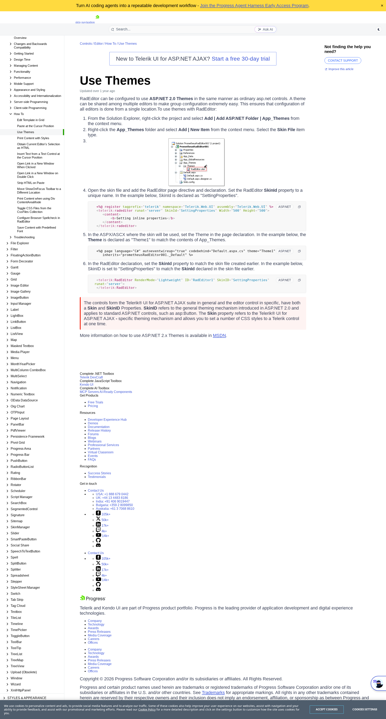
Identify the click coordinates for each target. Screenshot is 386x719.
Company (95, 621)
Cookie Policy (147, 709)
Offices (93, 642)
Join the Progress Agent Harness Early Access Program (254, 5)
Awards (93, 628)
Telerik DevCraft (91, 377)
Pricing (93, 406)
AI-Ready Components (116, 392)
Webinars (95, 441)
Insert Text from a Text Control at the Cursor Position (38, 155)
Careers (93, 639)
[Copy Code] (299, 207)
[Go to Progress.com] (93, 600)
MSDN (219, 335)
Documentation (99, 427)
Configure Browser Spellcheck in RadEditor (38, 219)
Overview (20, 37)
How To (110, 43)
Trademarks (213, 692)
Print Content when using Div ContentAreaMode (36, 200)
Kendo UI (86, 384)
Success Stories (99, 473)
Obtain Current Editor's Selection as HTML (38, 145)
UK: (112, 497)
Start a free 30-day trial (241, 59)
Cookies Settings (364, 709)
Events (93, 456)
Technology (96, 624)
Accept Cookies (327, 709)
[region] (193, 709)
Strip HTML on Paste (30, 182)
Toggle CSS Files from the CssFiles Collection (34, 209)
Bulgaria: (114, 505)
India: (113, 501)
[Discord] (98, 546)
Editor (98, 43)
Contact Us (96, 490)
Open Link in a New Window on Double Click (37, 174)
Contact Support (343, 60)
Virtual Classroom (100, 452)
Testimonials (97, 477)
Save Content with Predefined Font (36, 229)
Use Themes (25, 132)
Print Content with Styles (33, 138)
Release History (99, 430)
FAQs (92, 459)
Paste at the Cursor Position (35, 126)
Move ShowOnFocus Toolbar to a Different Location (39, 190)
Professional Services (103, 445)
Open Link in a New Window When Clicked (35, 165)
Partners (94, 448)
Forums (93, 434)
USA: (112, 494)
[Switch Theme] (379, 29)
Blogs (92, 437)
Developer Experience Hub (107, 419)
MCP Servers (89, 392)
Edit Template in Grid (30, 120)
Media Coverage (100, 635)
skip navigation (85, 22)
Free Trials (95, 402)
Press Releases (99, 631)
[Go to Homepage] (97, 22)
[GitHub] (98, 541)
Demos (93, 423)
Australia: (115, 508)
